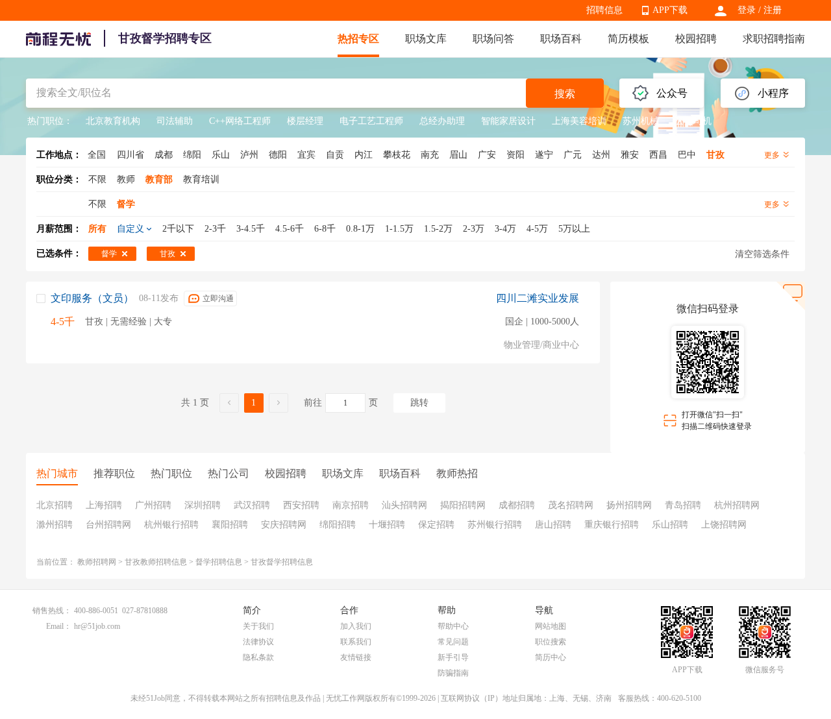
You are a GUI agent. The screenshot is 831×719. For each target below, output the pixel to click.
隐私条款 (258, 657)
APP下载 (670, 10)
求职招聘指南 (774, 38)
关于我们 (258, 626)
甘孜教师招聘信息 (156, 562)
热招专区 (358, 38)
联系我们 (355, 641)
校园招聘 (696, 38)
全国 (97, 155)
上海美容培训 (579, 121)
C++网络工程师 (240, 121)
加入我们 (355, 626)
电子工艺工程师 (371, 121)
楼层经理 (305, 121)
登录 (747, 10)
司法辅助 (174, 121)
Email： (58, 626)
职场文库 (426, 38)
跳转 (419, 403)
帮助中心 (453, 626)
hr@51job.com (97, 626)
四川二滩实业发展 (537, 298)
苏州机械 (641, 121)
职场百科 (561, 38)
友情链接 (355, 657)
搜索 (564, 93)
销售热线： (51, 610)
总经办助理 (442, 121)
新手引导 (453, 657)
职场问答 (493, 38)
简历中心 (550, 657)
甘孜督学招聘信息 (282, 562)
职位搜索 (550, 641)
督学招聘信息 (218, 562)
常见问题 (453, 641)
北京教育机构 (113, 121)
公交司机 (693, 121)
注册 (772, 10)
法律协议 (258, 641)
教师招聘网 (96, 562)
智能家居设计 (508, 121)
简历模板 (628, 38)
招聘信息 (604, 10)
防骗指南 (453, 672)
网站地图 (550, 626)
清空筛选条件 (762, 254)
